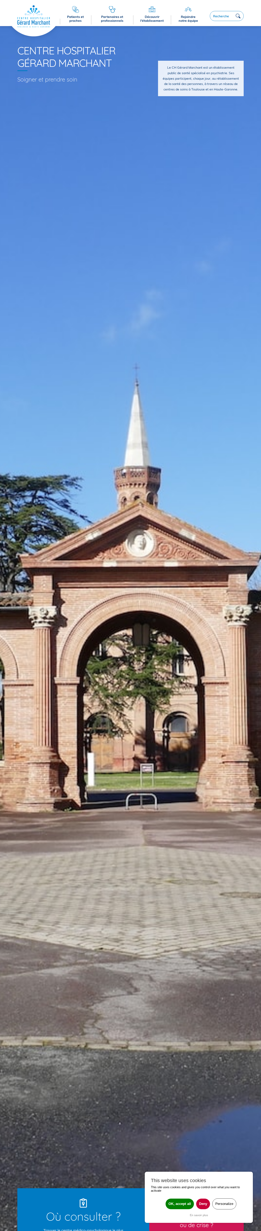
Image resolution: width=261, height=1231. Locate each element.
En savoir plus (199, 1215)
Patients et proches (75, 19)
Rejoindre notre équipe (188, 19)
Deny (203, 1204)
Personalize (224, 1204)
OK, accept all (179, 1204)
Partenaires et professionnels (112, 19)
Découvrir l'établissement (152, 19)
